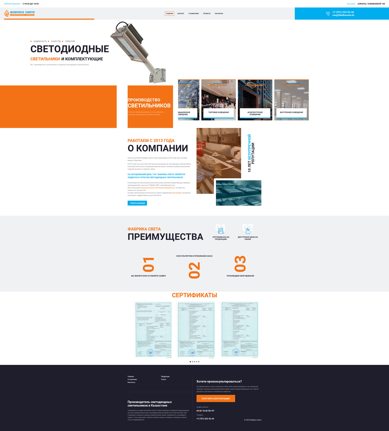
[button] (216, 398)
